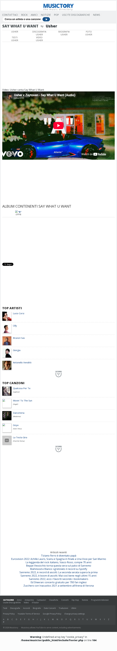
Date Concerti (50, 608)
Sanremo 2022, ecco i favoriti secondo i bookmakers (58, 579)
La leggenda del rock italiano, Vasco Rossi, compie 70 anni (58, 562)
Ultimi (73, 608)
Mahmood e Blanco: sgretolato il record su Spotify (58, 569)
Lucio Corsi (18, 313)
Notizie (46, 15)
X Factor (35, 602)
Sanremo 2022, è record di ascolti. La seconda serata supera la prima (59, 572)
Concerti (65, 600)
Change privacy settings (74, 613)
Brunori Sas (19, 337)
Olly (15, 325)
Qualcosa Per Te (21, 388)
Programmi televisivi (100, 600)
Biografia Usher (64, 33)
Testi (5, 608)
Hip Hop (75, 600)
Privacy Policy (9, 613)
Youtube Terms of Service (29, 613)
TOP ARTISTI (12, 308)
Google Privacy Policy (52, 613)
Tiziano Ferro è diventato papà (58, 555)
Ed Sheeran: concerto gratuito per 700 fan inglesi (59, 582)
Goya (15, 425)
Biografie (37, 608)
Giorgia (16, 350)
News (96, 15)
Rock (24, 15)
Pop (56, 15)
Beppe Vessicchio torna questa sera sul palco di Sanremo (58, 565)
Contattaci (10, 15)
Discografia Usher (39, 33)
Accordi (26, 608)
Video (26, 602)
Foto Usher (88, 33)
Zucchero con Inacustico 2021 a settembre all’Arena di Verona (58, 585)
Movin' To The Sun (22, 400)
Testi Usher (14, 39)
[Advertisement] (58, 64)
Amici (34, 15)
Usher (14, 31)
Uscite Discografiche (76, 15)
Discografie (15, 608)
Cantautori (41, 600)
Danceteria (18, 412)
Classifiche (53, 600)
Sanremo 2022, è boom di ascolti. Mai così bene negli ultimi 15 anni (58, 575)
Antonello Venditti (22, 362)
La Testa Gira (20, 437)
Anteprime (29, 600)
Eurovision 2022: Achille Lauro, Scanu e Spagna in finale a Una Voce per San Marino (58, 559)
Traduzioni (63, 608)
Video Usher (39, 39)
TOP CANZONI (13, 383)
